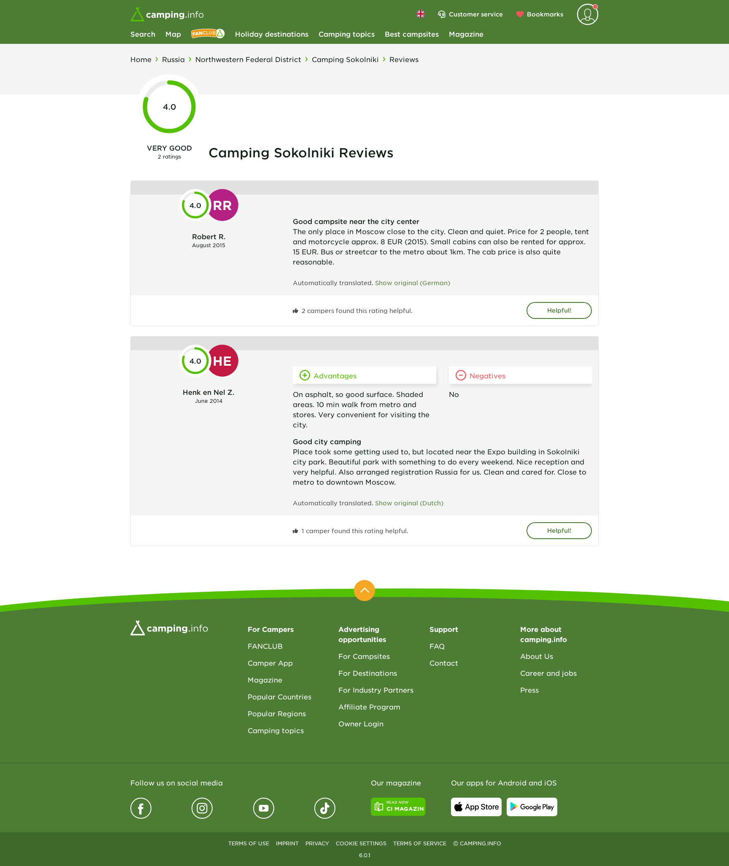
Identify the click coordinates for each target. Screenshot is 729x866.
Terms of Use (248, 843)
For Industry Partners (375, 689)
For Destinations (367, 673)
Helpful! (559, 310)
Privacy (317, 843)
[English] (420, 13)
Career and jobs (548, 673)
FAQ (437, 646)
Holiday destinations (271, 34)
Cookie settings (361, 843)
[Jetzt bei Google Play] (532, 807)
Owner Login (360, 723)
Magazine (466, 34)
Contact (443, 662)
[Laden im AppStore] (476, 807)
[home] (169, 627)
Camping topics (347, 34)
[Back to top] (364, 590)
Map (173, 34)
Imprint (287, 843)
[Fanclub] (208, 34)
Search (142, 34)
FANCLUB (265, 646)
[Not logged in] (588, 14)
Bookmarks (545, 14)
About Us (536, 656)
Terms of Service (419, 843)
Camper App (270, 662)
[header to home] (167, 14)
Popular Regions (277, 713)
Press (529, 689)
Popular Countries (279, 696)
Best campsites (412, 34)
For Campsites (364, 656)
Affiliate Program (369, 706)
